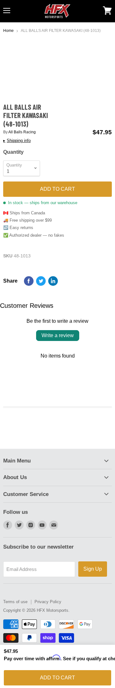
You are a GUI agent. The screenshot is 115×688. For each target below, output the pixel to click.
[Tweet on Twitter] (41, 281)
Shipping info (17, 140)
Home (8, 31)
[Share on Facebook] (29, 281)
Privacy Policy (47, 601)
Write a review (58, 335)
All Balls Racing (22, 132)
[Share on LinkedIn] (53, 281)
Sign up (92, 569)
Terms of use (15, 601)
